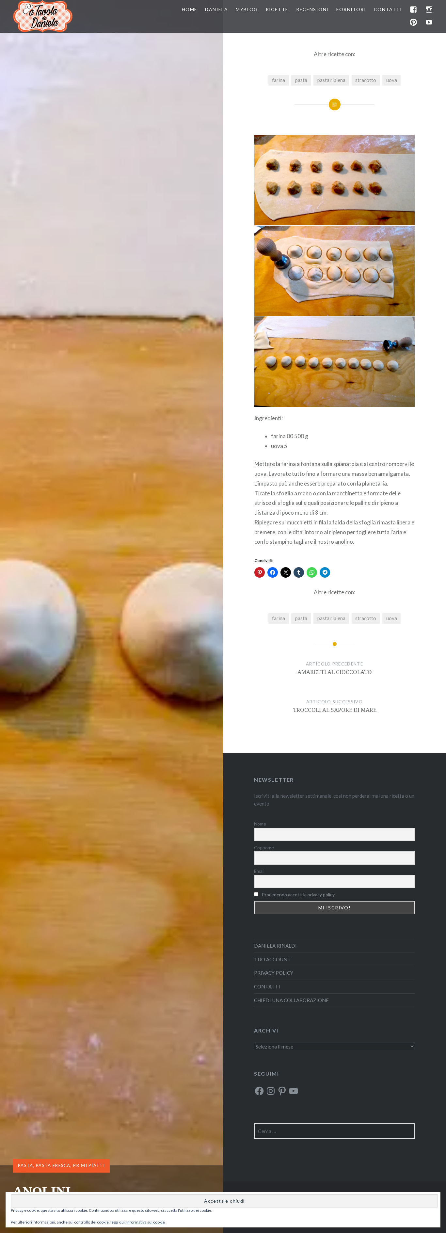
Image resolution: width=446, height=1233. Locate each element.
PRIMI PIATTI (89, 1165)
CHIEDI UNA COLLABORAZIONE (291, 1000)
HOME (190, 9)
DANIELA (216, 9)
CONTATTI (388, 9)
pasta (301, 80)
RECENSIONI (312, 9)
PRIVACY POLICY (273, 973)
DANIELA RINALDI (275, 946)
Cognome (264, 847)
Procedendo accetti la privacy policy (298, 894)
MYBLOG (247, 9)
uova (391, 80)
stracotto (365, 80)
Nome (260, 823)
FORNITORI (351, 9)
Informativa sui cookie (145, 1222)
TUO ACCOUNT (272, 959)
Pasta (25, 1165)
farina (278, 80)
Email (259, 871)
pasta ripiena (331, 80)
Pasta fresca (53, 1165)
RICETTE (277, 9)
